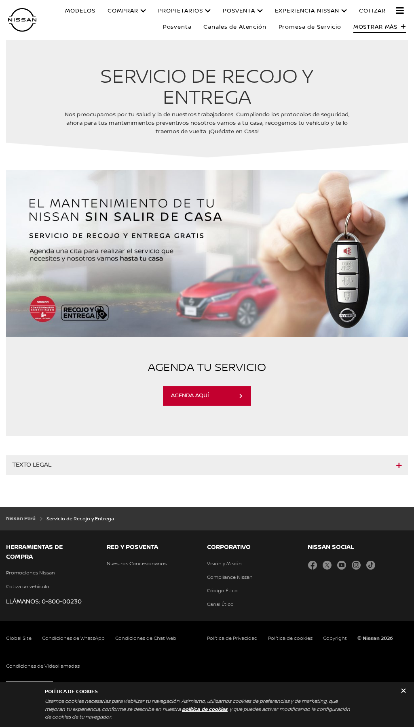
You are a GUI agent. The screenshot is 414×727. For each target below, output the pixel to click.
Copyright (335, 638)
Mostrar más (375, 27)
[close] (403, 692)
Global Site (19, 638)
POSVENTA (239, 11)
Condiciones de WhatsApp (73, 638)
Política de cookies (290, 638)
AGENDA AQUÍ (190, 395)
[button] (400, 10)
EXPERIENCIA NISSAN (307, 11)
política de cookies (205, 709)
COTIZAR (372, 11)
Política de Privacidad (232, 638)
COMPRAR (123, 11)
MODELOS (80, 11)
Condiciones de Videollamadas (43, 666)
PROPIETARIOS (180, 11)
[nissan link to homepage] (22, 20)
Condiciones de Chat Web (145, 638)
